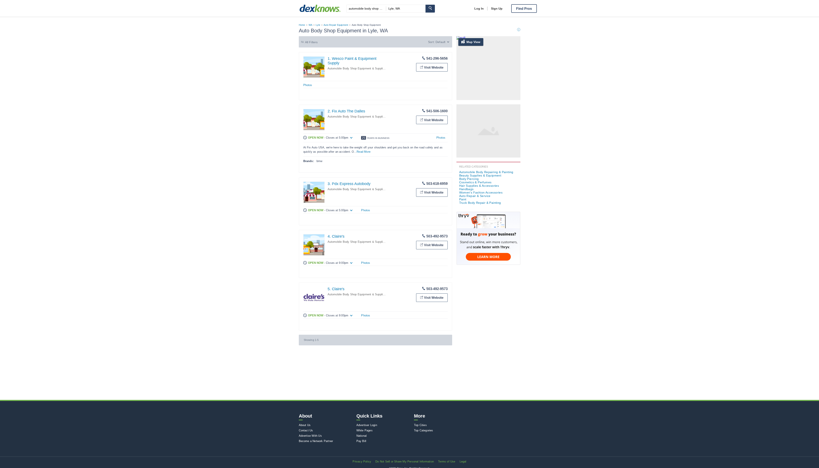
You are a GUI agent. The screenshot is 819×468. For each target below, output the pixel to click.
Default (440, 42)
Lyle (318, 25)
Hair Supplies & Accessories (479, 185)
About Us (305, 425)
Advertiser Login (366, 425)
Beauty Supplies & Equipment (480, 175)
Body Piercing (469, 179)
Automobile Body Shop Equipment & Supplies (357, 68)
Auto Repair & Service (475, 196)
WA (310, 25)
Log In (479, 8)
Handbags (466, 189)
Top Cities (420, 425)
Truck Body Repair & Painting (480, 202)
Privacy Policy (362, 461)
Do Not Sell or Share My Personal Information (404, 461)
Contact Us (306, 430)
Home (302, 25)
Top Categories (423, 430)
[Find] (430, 9)
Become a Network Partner (316, 441)
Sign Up (496, 8)
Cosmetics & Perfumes (475, 182)
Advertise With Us (310, 435)
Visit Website (433, 67)
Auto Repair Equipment (336, 25)
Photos (307, 85)
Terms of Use (446, 461)
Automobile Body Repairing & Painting (486, 172)
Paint (462, 199)
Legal (463, 461)
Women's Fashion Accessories (481, 192)
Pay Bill (361, 441)
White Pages (364, 430)
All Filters (311, 42)
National (361, 435)
